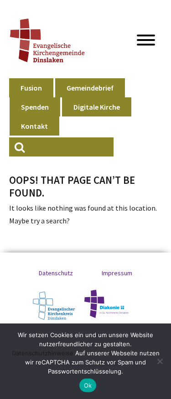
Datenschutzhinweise (42, 353)
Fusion (31, 87)
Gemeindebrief (90, 87)
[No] (159, 361)
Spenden (35, 106)
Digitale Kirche (96, 106)
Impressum (117, 273)
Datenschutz (56, 273)
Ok (88, 385)
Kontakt (34, 126)
